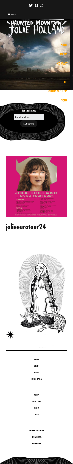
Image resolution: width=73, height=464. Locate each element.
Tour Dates (36, 378)
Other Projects (57, 91)
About (36, 365)
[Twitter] (31, 5)
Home (36, 359)
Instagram (36, 436)
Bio (65, 82)
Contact (62, 63)
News (36, 372)
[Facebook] (36, 5)
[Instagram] (41, 5)
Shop (64, 45)
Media (63, 54)
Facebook (36, 443)
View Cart (36, 401)
